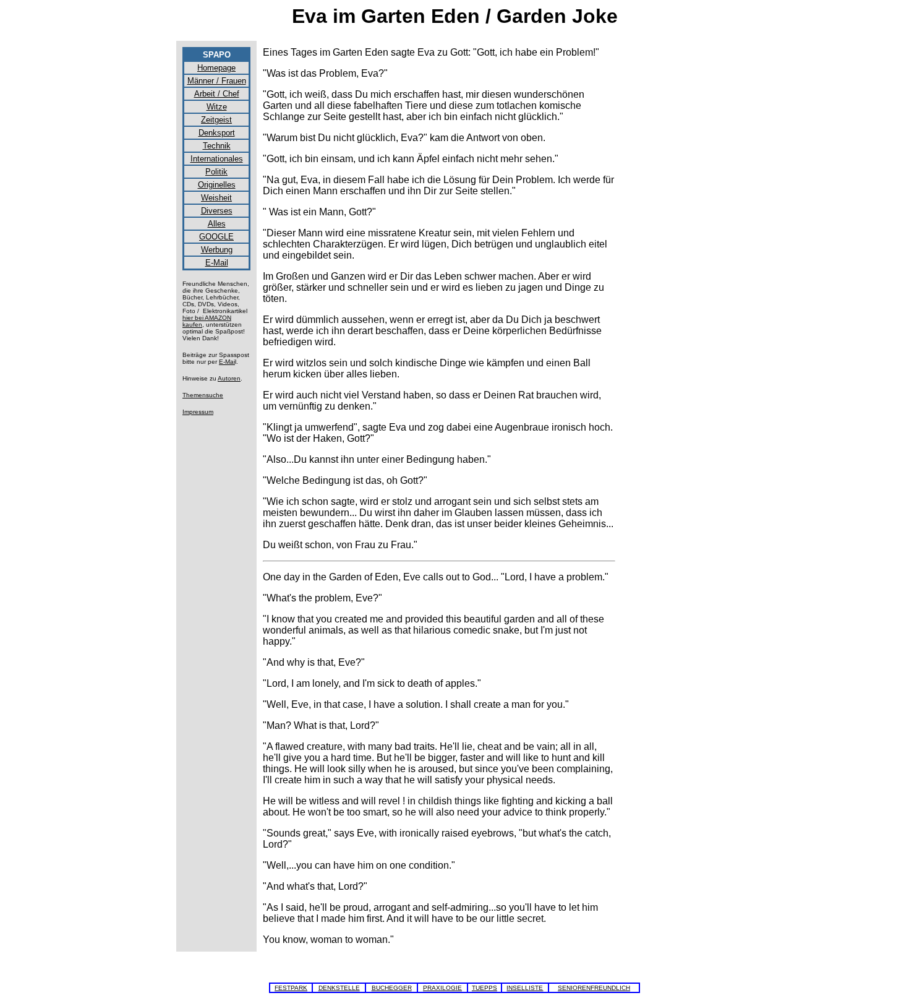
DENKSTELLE (339, 987)
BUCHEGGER (392, 987)
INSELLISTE (524, 987)
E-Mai (227, 361)
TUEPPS (484, 987)
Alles (217, 223)
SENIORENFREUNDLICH (594, 987)
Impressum (197, 411)
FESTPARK (291, 987)
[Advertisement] (677, 232)
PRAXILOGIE (442, 987)
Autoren (229, 378)
